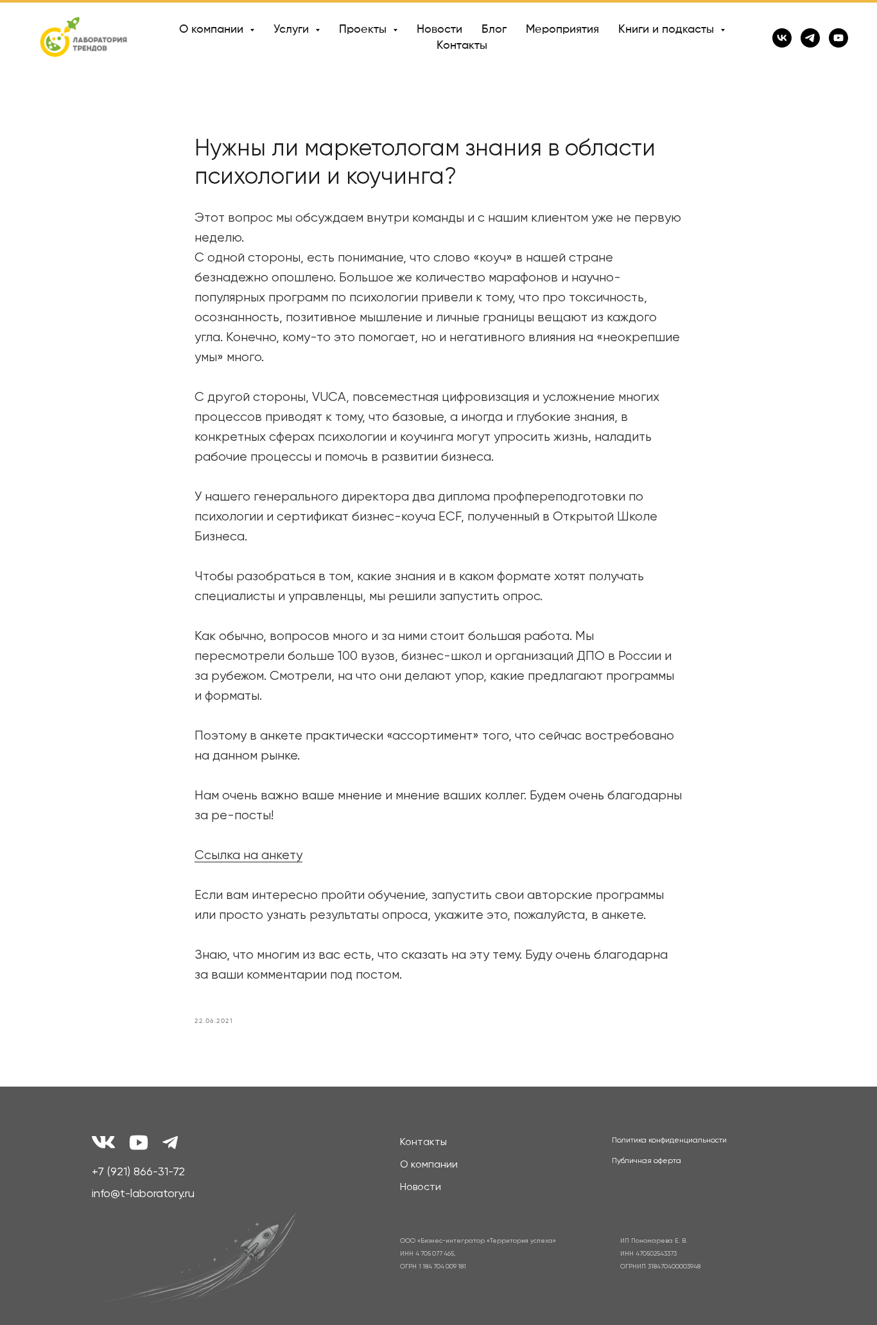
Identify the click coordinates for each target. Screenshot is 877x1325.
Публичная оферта (646, 1161)
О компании (429, 1165)
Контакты (462, 45)
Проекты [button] (364, 29)
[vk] (782, 38)
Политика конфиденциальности (669, 1140)
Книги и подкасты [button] (667, 29)
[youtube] (838, 38)
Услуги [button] (293, 29)
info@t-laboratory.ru (143, 1194)
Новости (439, 29)
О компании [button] (213, 29)
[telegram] (810, 38)
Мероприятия (562, 29)
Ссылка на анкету (248, 855)
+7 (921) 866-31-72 (138, 1172)
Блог (494, 29)
